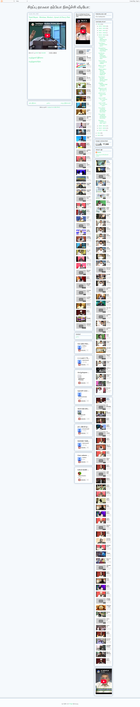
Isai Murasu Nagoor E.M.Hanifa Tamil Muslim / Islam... (103, 55)
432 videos (85, 362)
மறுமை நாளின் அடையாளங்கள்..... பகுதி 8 (103, 99)
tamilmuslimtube (82, 396)
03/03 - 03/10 (102, 28)
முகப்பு (48, 103)
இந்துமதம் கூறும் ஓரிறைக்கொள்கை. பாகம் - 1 (103, 89)
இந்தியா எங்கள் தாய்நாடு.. (102, 66)
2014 (98, 133)
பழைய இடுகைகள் (66, 103)
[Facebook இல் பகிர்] (54, 53)
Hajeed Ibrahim (82, 475)
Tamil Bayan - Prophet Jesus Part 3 (103, 45)
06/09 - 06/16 (102, 126)
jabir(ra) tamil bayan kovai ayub (102, 94)
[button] (85, 54)
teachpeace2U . (82, 414)
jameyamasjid (85, 428)
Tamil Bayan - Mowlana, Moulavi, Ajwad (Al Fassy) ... (103, 79)
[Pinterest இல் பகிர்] (56, 53)
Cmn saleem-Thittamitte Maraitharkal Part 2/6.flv (102, 116)
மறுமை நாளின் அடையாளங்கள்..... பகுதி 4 (103, 104)
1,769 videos (80, 416)
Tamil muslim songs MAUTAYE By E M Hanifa (103, 39)
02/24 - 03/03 (102, 26)
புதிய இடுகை (32, 103)
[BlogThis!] (51, 53)
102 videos (80, 477)
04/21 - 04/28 (102, 32)
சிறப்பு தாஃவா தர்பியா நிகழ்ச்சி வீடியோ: (59, 6)
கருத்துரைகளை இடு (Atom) (53, 107)
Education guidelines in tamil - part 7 (102, 122)
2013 (98, 24)
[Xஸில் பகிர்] (53, 53)
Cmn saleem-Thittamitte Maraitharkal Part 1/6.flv (102, 110)
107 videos (80, 398)
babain (99, 152)
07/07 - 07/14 (102, 130)
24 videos (84, 430)
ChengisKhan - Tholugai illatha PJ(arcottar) (103, 49)
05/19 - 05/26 (102, 35)
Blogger (71, 703)
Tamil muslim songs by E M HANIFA (103, 62)
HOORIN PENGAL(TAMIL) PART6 (103, 85)
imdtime (84, 346)
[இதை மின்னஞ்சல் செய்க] (50, 53)
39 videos (83, 347)
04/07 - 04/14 (102, 30)
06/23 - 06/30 (102, 128)
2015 (98, 135)
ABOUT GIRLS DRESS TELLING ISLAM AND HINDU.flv (102, 72)
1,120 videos (81, 380)
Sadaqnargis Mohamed (81, 379)
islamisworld (85, 360)
